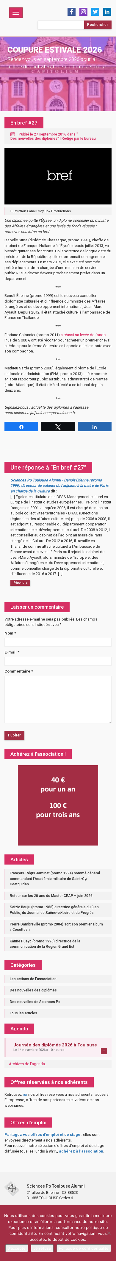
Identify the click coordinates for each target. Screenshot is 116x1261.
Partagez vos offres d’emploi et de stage (42, 1134)
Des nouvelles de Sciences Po (35, 1002)
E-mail (11, 652)
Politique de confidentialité (84, 1248)
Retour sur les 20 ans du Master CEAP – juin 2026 (51, 896)
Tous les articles (23, 1013)
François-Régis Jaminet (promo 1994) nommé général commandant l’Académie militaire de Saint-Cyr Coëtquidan (55, 878)
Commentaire (18, 671)
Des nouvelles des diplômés (33, 138)
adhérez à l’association (81, 1151)
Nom (10, 633)
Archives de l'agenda (27, 1064)
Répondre (20, 582)
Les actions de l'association (33, 979)
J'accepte (17, 1248)
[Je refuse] (109, 1233)
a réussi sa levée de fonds (83, 335)
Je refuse (42, 1248)
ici (25, 1094)
